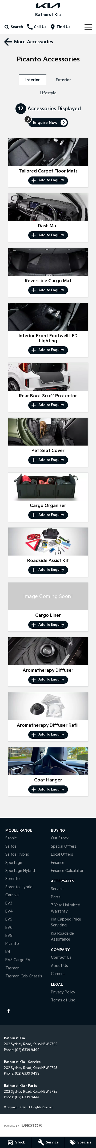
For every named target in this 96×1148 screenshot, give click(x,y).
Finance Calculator (67, 870)
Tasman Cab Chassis (23, 976)
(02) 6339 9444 (27, 1097)
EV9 (9, 935)
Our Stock (60, 838)
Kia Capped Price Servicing (66, 922)
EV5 (8, 919)
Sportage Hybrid (20, 870)
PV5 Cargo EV (17, 960)
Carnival (12, 895)
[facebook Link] (8, 1011)
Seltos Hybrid (17, 854)
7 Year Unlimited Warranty (65, 908)
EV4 (9, 911)
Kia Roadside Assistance (62, 936)
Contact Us (61, 957)
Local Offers (62, 854)
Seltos (11, 846)
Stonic (11, 838)
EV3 (8, 903)
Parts (56, 897)
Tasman (12, 968)
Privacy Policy (63, 992)
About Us (59, 966)
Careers (58, 974)
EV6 (9, 927)
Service (57, 889)
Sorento (12, 878)
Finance (57, 862)
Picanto (12, 943)
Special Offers (63, 846)
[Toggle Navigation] (88, 27)
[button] (48, 152)
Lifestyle (48, 93)
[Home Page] (48, 5)
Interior (32, 80)
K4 (7, 952)
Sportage (13, 862)
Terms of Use (63, 1000)
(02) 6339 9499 (27, 1050)
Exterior (63, 80)
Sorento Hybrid (19, 887)
